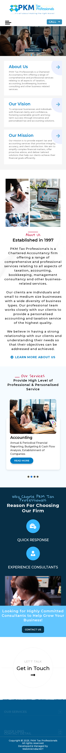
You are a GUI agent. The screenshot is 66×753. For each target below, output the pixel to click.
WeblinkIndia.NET (33, 749)
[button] (28, 476)
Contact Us (33, 629)
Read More (21, 460)
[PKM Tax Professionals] (33, 9)
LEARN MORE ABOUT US (34, 357)
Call (53, 21)
